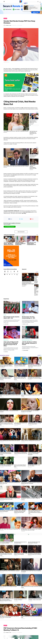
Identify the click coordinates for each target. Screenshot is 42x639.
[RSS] (7, 275)
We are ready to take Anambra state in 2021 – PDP (11, 317)
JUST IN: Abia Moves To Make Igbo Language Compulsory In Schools (29, 343)
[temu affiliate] (21, 82)
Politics (5, 18)
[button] (4, 1)
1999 (22, 107)
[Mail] (14, 275)
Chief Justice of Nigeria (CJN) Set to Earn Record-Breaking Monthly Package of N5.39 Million (11, 343)
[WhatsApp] (12, 275)
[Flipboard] (5, 275)
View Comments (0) (21, 231)
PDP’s (8, 184)
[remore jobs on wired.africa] (21, 8)
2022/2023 (14, 174)
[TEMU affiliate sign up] (11, 255)
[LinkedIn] (10, 275)
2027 (9, 207)
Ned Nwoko (17, 68)
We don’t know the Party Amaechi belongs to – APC (28, 317)
